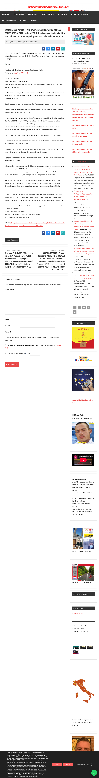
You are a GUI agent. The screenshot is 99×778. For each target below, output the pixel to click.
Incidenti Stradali (9, 20)
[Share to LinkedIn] (53, 50)
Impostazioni (81, 764)
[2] (76, 97)
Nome (7, 320)
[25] (77, 445)
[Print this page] (63, 50)
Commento (9, 290)
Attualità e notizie (12, 240)
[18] (85, 444)
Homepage (5, 14)
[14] (77, 444)
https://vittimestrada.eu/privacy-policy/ (21, 768)
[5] (81, 97)
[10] (90, 442)
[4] (79, 97)
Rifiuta (68, 764)
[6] (83, 97)
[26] (79, 445)
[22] (92, 444)
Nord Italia (32, 14)
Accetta (57, 764)
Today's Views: (79, 628)
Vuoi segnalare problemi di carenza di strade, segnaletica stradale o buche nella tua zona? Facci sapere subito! (83, 114)
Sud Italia (61, 14)
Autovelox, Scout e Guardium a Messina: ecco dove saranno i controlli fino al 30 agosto (84, 251)
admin (20, 42)
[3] (77, 97)
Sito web (8, 332)
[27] (81, 445)
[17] (83, 444)
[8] (87, 442)
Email (7, 326)
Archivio (33, 20)
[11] (92, 442)
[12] (74, 444)
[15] (79, 444)
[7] (85, 442)
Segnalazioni (19, 14)
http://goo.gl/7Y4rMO (20, 73)
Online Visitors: (79, 626)
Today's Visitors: (79, 631)
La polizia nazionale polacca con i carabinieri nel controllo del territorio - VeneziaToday (84, 275)
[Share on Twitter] (48, 50)
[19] (87, 444)
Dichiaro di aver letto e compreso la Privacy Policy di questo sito (33, 346)
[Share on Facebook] (43, 50)
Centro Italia (47, 14)
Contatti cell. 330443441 (79, 14)
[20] (88, 444)
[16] (81, 444)
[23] (74, 445)
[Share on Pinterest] (58, 50)
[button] (94, 773)
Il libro (23, 20)
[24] (76, 445)
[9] (88, 442)
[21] (90, 444)
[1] (74, 97)
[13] (76, 444)
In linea (77, 613)
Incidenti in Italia (80, 161)
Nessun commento (30, 42)
